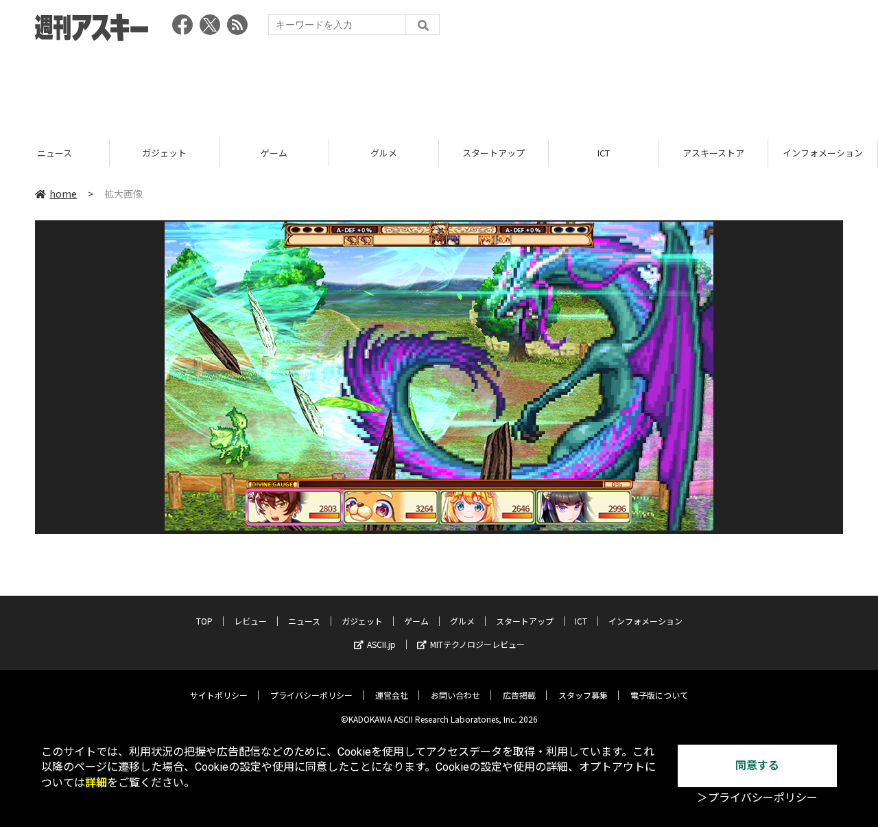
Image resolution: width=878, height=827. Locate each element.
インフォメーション (823, 152)
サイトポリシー (219, 695)
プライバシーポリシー (311, 695)
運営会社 (391, 695)
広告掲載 (519, 695)
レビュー (250, 621)
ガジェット (164, 152)
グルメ (383, 152)
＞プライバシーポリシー (757, 797)
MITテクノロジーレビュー (477, 644)
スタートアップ (493, 152)
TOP (204, 621)
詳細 (96, 782)
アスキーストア (713, 152)
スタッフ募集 (583, 695)
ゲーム (274, 152)
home (63, 193)
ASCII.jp (381, 644)
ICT (603, 152)
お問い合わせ (455, 695)
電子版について (659, 695)
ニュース (54, 152)
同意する (757, 765)
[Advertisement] (439, 86)
